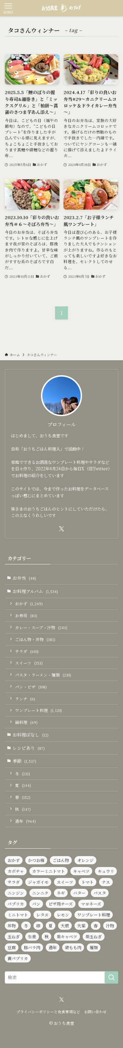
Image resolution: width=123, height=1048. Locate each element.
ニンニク (40, 893)
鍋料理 (26, 722)
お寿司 (26, 615)
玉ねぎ (14, 936)
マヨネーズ (91, 904)
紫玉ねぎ (93, 936)
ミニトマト (18, 914)
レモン (63, 914)
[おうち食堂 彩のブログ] (61, 8)
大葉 (81, 925)
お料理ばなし (31, 734)
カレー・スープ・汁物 (41, 627)
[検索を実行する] (111, 977)
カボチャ (16, 871)
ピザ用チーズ (61, 904)
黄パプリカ (18, 958)
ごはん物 (61, 860)
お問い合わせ (95, 1011)
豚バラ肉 (32, 947)
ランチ (25, 698)
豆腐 (12, 947)
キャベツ (81, 871)
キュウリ (106, 871)
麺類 (94, 947)
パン (36, 904)
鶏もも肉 (73, 947)
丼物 (12, 925)
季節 (24, 761)
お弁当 (24, 578)
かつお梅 (36, 860)
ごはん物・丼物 (35, 639)
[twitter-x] (61, 529)
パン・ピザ (31, 686)
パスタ (100, 893)
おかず (29, 603)
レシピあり (29, 748)
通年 (25, 821)
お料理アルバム (35, 591)
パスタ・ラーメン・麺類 (43, 675)
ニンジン (16, 893)
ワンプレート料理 (38, 710)
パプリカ (16, 904)
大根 (65, 925)
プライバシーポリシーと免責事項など (48, 1011)
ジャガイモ (38, 882)
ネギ (61, 893)
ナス (106, 882)
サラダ (27, 651)
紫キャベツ (67, 936)
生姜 (32, 936)
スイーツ (29, 663)
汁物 (110, 925)
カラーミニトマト (48, 871)
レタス (42, 914)
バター (79, 893)
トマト (87, 882)
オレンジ (85, 860)
